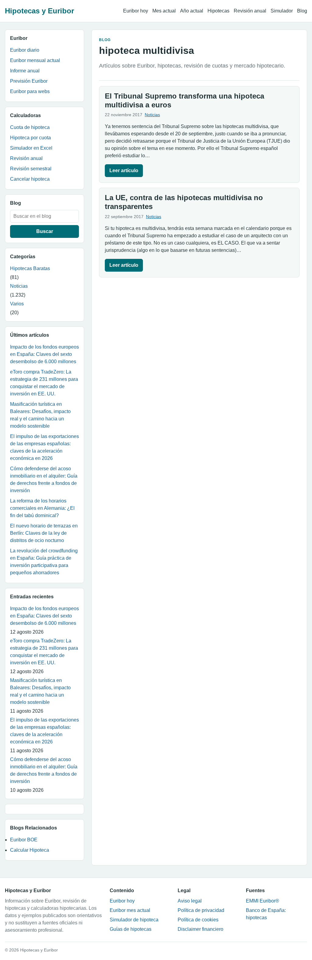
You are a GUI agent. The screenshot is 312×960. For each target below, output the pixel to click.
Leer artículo (123, 170)
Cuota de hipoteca (30, 127)
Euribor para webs (30, 91)
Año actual (191, 10)
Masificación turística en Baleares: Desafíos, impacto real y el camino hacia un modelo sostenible (40, 415)
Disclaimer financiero (200, 929)
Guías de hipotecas (130, 929)
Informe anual (25, 70)
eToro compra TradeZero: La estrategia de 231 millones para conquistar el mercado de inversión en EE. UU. (44, 382)
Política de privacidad (201, 910)
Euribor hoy (135, 10)
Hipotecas (218, 10)
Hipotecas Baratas (30, 268)
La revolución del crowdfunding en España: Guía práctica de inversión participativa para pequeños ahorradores (44, 561)
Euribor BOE (23, 839)
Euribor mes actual (130, 910)
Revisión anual (250, 10)
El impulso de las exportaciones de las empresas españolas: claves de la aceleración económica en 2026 (44, 447)
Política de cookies (198, 919)
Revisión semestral (30, 168)
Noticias (19, 286)
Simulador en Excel (31, 148)
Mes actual (164, 10)
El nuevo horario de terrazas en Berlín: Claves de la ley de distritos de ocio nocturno (44, 533)
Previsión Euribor (29, 81)
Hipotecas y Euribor (39, 11)
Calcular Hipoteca (29, 850)
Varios (17, 303)
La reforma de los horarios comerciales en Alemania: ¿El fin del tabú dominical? (42, 508)
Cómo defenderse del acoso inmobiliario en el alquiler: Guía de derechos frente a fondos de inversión (43, 479)
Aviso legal (190, 900)
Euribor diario (24, 50)
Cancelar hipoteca (30, 179)
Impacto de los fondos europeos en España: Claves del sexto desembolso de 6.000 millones (44, 354)
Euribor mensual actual (35, 60)
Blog (302, 10)
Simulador (282, 10)
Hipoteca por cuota (30, 137)
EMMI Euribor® (262, 900)
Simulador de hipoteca (134, 919)
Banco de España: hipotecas (266, 914)
